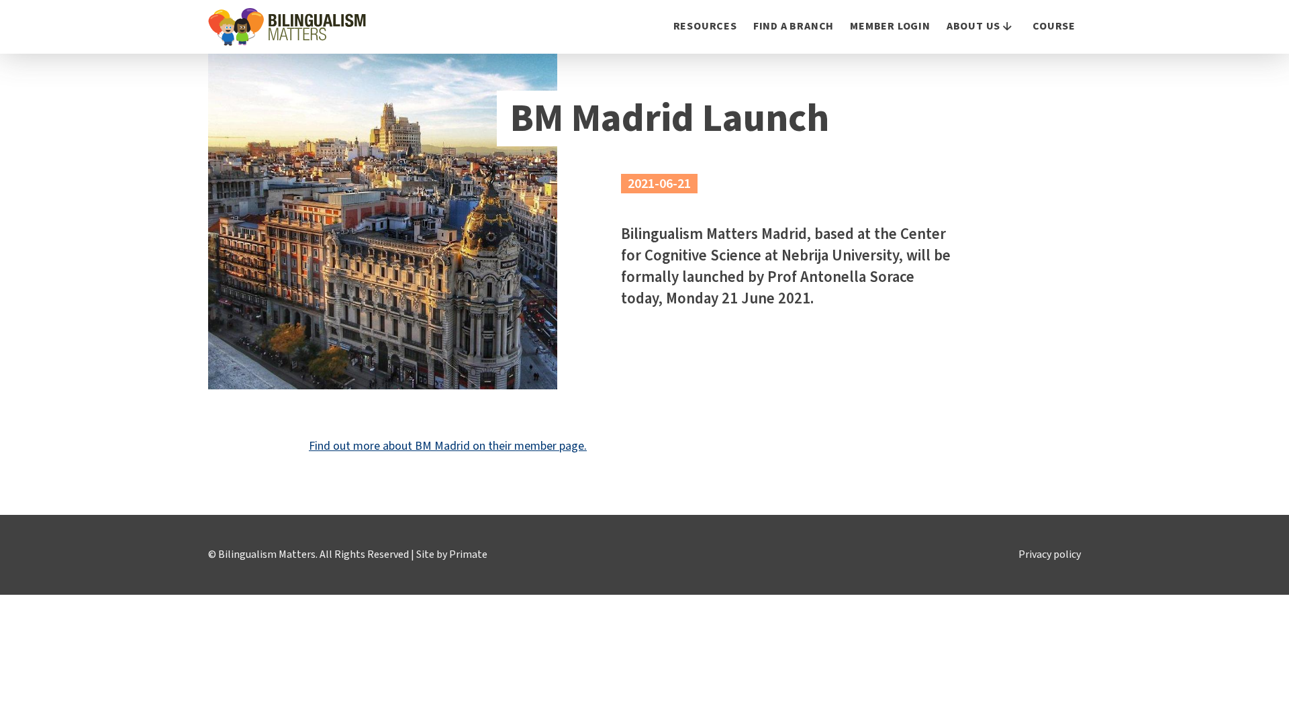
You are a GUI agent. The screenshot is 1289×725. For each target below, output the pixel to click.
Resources (705, 26)
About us (973, 26)
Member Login (890, 26)
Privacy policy (1049, 554)
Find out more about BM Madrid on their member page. (448, 446)
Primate (468, 554)
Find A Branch (793, 26)
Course (1054, 26)
